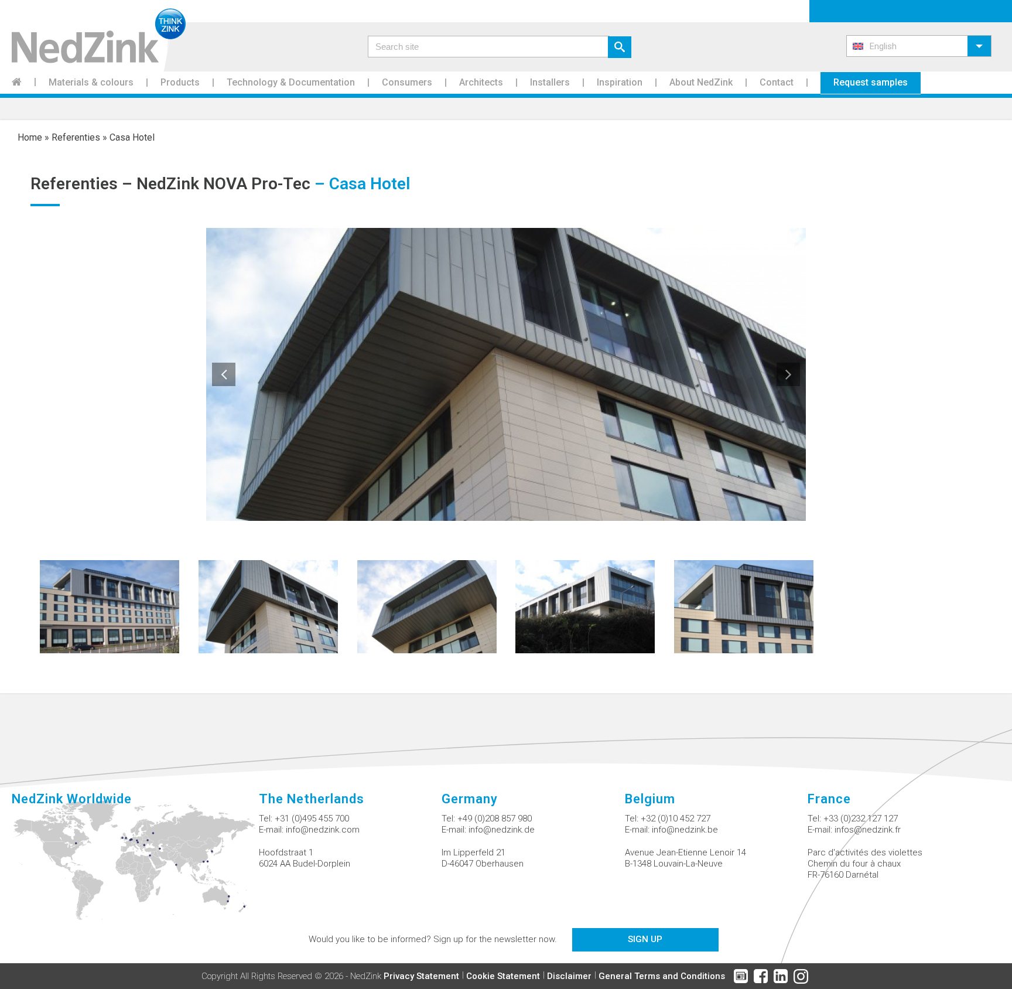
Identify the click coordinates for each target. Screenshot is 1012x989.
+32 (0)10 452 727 (675, 818)
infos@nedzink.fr (868, 829)
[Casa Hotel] (109, 606)
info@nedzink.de (502, 829)
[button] (919, 46)
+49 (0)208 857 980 (494, 818)
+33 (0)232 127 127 (860, 818)
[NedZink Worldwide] (135, 867)
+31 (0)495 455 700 (312, 818)
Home (30, 137)
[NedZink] (93, 35)
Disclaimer (569, 976)
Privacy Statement (421, 976)
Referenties (76, 137)
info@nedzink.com (323, 829)
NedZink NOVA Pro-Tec (223, 183)
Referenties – (83, 183)
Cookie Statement (503, 976)
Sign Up (645, 939)
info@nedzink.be (685, 829)
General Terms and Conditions (662, 976)
